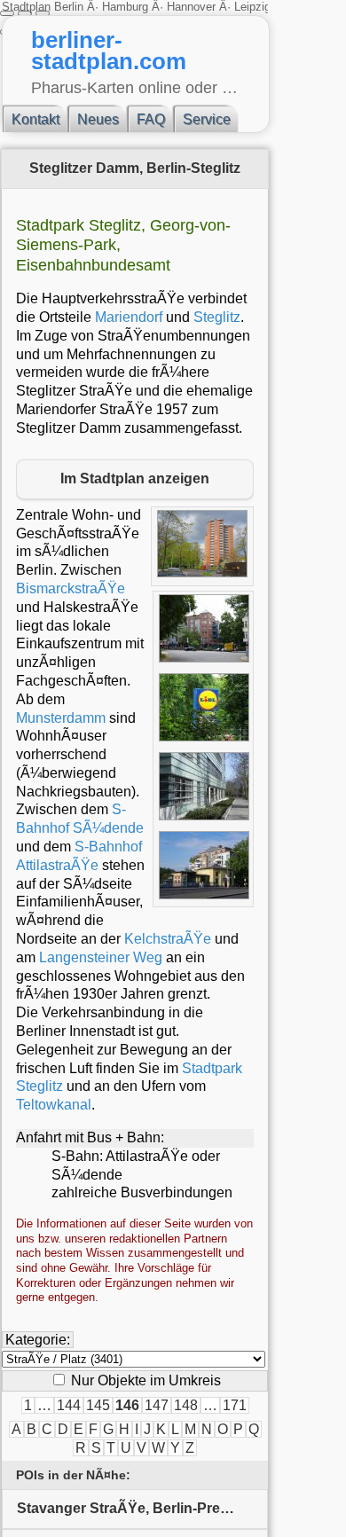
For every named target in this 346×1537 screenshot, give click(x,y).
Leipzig (252, 6)
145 (98, 1405)
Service (207, 119)
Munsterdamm (61, 717)
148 (186, 1405)
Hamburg (125, 6)
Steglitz (216, 317)
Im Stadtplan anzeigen (134, 478)
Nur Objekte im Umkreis (144, 1380)
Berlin (70, 6)
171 (235, 1405)
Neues (98, 119)
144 (69, 1405)
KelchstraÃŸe (167, 938)
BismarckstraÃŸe (70, 588)
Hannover (191, 6)
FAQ (151, 119)
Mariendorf (128, 317)
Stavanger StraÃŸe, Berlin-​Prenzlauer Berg (142, 1508)
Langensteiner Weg (100, 957)
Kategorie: (37, 1339)
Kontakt (35, 119)
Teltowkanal (53, 1104)
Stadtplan (28, 6)
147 (157, 1405)
